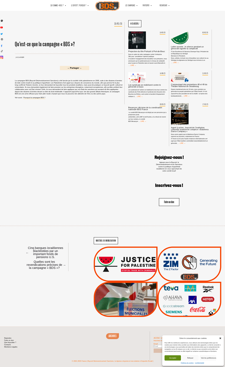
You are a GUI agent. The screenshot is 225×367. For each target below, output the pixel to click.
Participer (146, 5)
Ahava (192, 292)
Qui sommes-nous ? (57, 5)
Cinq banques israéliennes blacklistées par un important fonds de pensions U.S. (44, 252)
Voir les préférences (208, 358)
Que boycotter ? (189, 285)
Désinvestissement (197, 289)
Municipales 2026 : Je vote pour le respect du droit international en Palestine (125, 293)
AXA (184, 295)
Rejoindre (7, 338)
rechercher (163, 5)
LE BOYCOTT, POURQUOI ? (78, 5)
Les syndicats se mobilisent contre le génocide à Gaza (144, 86)
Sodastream (189, 309)
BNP (189, 295)
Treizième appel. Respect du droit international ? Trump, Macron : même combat (189, 257)
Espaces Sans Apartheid (125, 306)
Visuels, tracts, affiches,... (189, 313)
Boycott (185, 289)
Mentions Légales (10, 347)
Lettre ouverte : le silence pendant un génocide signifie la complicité (187, 48)
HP (193, 298)
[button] (220, 338)
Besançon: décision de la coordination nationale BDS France (145, 108)
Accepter (172, 358)
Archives (112, 336)
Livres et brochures (189, 304)
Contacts (7, 345)
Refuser (190, 358)
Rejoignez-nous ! (169, 157)
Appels (121, 276)
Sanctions (129, 276)
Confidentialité (199, 363)
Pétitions (129, 279)
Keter (189, 301)
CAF (194, 295)
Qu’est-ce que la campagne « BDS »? (45, 44)
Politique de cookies (187, 363)
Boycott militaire (189, 273)
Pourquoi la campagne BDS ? (34, 97)
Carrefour (187, 298)
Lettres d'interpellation (189, 276)
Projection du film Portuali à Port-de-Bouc (146, 51)
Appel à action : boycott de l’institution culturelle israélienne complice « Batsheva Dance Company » (189, 129)
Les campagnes (130, 5)
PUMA (193, 307)
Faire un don (169, 202)
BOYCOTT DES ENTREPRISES (189, 270)
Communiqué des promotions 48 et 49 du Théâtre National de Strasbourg (189, 85)
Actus (122, 279)
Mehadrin (186, 307)
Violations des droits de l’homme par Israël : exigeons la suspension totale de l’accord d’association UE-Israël (125, 261)
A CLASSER (20, 57)
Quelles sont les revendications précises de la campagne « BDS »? (45, 264)
